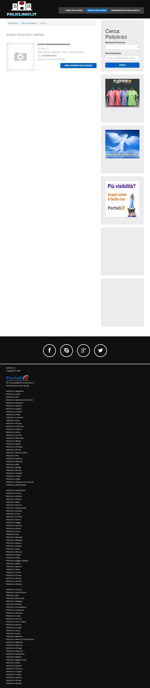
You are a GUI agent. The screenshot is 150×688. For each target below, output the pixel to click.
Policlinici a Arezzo (13, 493)
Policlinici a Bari (12, 595)
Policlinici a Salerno (14, 566)
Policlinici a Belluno (14, 499)
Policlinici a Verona (13, 680)
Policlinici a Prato (13, 557)
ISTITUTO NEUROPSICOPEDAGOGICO (54, 44)
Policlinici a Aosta (13, 394)
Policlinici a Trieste (13, 674)
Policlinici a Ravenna (14, 461)
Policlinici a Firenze (14, 423)
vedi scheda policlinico (78, 65)
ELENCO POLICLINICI (97, 10)
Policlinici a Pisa (12, 455)
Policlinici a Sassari (14, 665)
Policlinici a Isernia (13, 528)
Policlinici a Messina (14, 636)
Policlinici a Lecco (13, 630)
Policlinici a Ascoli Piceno (16, 592)
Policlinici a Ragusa (14, 657)
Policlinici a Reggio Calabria (17, 560)
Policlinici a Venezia (14, 677)
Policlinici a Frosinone (15, 426)
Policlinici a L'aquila (14, 627)
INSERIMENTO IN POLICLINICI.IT (125, 10)
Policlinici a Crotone (14, 516)
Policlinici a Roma (13, 662)
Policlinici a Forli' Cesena (16, 621)
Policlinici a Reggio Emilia (16, 660)
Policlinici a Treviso (14, 575)
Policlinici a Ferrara (14, 619)
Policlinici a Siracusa (14, 668)
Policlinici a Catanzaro (15, 610)
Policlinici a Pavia (13, 549)
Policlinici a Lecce (13, 531)
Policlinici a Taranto (14, 473)
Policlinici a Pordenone (15, 654)
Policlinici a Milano (13, 441)
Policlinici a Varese (13, 578)
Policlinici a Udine (13, 479)
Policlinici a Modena (14, 540)
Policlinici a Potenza (14, 458)
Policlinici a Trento (13, 476)
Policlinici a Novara (14, 543)
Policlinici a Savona (14, 470)
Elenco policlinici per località (17, 385)
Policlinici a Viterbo (13, 683)
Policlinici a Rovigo (13, 467)
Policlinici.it (13, 23)
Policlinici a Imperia (14, 429)
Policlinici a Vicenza (14, 584)
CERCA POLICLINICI (74, 10)
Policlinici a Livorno (14, 435)
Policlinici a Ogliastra (14, 642)
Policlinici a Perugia (14, 648)
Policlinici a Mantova (14, 537)
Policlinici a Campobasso (16, 607)
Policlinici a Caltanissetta (16, 508)
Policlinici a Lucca (13, 633)
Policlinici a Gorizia (13, 624)
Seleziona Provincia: (115, 42)
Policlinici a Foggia (13, 522)
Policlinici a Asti (12, 397)
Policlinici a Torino (13, 572)
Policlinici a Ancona (14, 589)
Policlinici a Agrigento (15, 391)
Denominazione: (113, 53)
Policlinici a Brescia (14, 505)
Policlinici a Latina (13, 432)
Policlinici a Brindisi (14, 604)
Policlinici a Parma (13, 449)
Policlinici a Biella (13, 502)
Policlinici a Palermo (14, 645)
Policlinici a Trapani (14, 671)
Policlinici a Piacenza (14, 651)
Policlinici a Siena (13, 569)
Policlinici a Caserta (14, 411)
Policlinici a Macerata (14, 438)
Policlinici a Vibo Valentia (16, 485)
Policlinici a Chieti (13, 414)
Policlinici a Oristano (14, 447)
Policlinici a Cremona (14, 417)
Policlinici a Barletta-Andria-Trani (19, 400)
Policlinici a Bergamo (14, 403)
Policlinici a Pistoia (13, 555)
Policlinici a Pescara (14, 552)
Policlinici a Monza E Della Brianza (20, 639)
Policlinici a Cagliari (14, 408)
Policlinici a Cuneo (13, 616)
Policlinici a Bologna (14, 601)
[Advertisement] (127, 250)
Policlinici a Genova (14, 525)
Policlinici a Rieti (12, 464)
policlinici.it (10, 368)
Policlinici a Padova (14, 546)
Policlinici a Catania (14, 511)
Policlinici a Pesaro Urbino (16, 452)
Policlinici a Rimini (13, 563)
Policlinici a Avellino (14, 496)
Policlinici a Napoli (13, 444)
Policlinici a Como (13, 513)
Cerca (122, 65)
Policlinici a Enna (13, 420)
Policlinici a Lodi (12, 534)
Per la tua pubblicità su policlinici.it (20, 383)
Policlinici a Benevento (15, 598)
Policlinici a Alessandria (15, 490)
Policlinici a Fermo (13, 519)
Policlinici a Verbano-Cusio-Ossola (20, 482)
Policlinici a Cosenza (14, 613)
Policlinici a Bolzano (14, 406)
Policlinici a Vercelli (14, 581)
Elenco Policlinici (29, 23)
